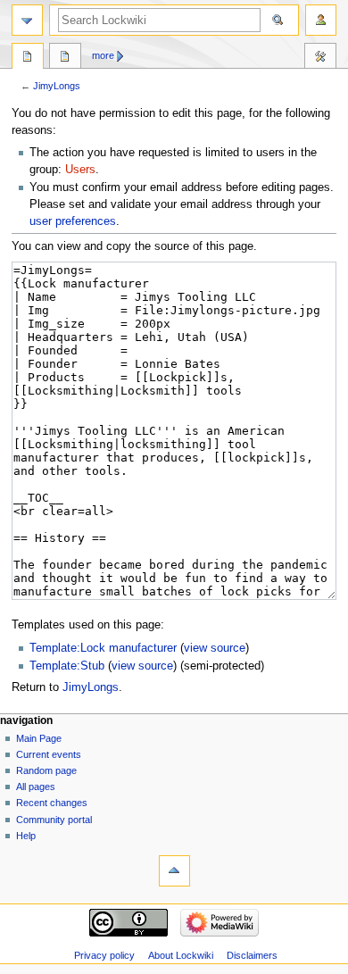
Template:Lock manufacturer (103, 648)
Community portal (54, 819)
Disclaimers (252, 955)
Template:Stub (66, 666)
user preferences (72, 221)
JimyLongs (56, 85)
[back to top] (174, 871)
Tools (320, 58)
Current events (48, 754)
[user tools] (320, 20)
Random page (46, 770)
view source (214, 648)
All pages (35, 786)
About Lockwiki (180, 955)
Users (80, 169)
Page (27, 58)
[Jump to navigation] (27, 20)
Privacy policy (104, 955)
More (103, 55)
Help (26, 835)
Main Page (39, 738)
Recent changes (51, 802)
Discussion (65, 58)
